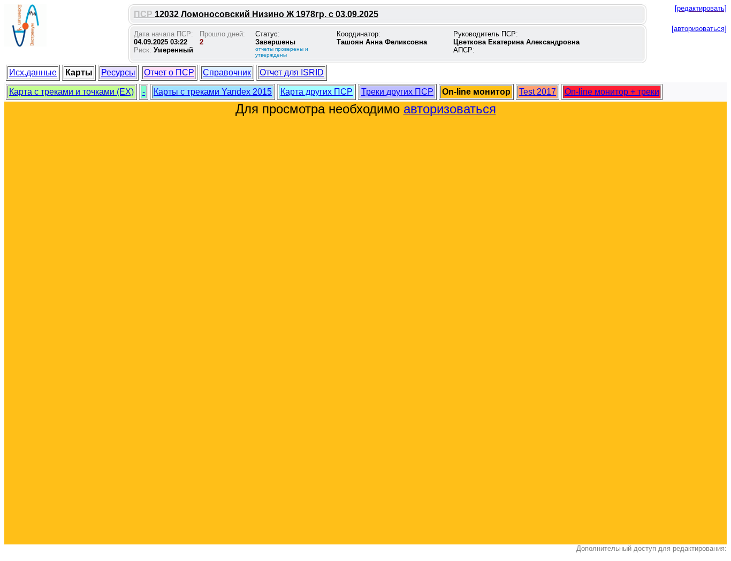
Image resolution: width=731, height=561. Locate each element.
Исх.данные (33, 72)
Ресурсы (118, 72)
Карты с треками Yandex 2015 (213, 91)
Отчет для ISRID (292, 72)
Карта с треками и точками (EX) (71, 91)
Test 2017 (537, 91)
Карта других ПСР (316, 91)
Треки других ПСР (397, 91)
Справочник (227, 72)
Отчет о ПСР (169, 72)
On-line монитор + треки (612, 91)
